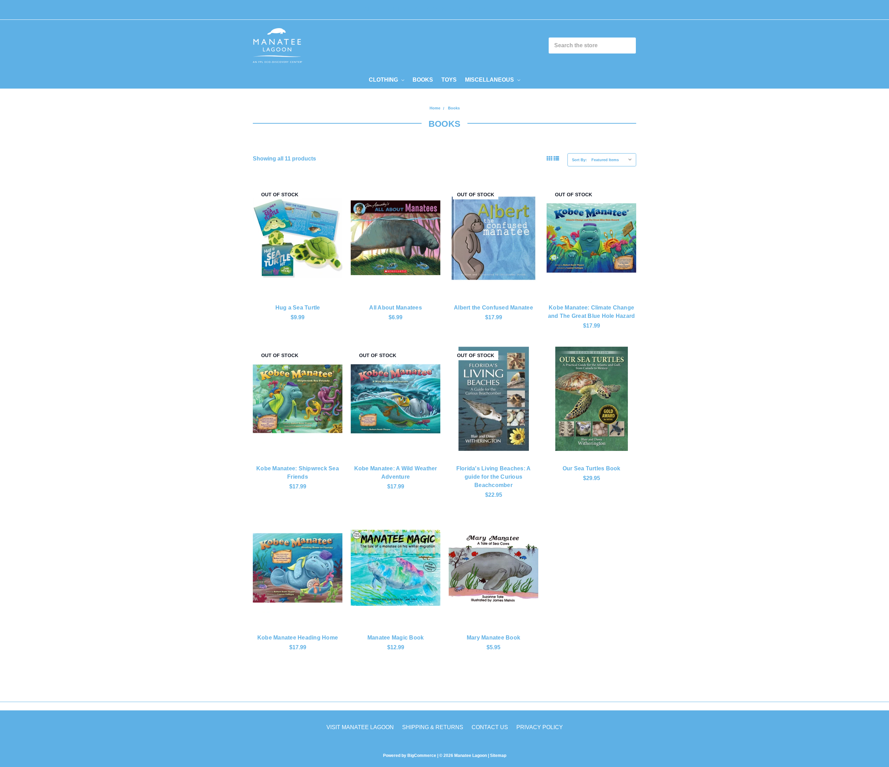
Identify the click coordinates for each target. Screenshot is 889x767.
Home (435, 108)
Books (423, 80)
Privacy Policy (539, 727)
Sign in (436, 10)
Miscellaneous (490, 80)
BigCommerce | (422, 755)
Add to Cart (395, 274)
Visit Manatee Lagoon (360, 727)
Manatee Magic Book (395, 638)
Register (471, 10)
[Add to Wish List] (333, 218)
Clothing (384, 80)
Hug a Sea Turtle (297, 308)
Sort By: (579, 160)
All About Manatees (395, 308)
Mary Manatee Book (493, 638)
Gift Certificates (391, 10)
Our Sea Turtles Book (592, 468)
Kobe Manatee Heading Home (297, 638)
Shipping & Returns (432, 727)
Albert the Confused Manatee (493, 308)
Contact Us (490, 727)
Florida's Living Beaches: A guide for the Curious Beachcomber (493, 476)
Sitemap (497, 755)
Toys (449, 80)
